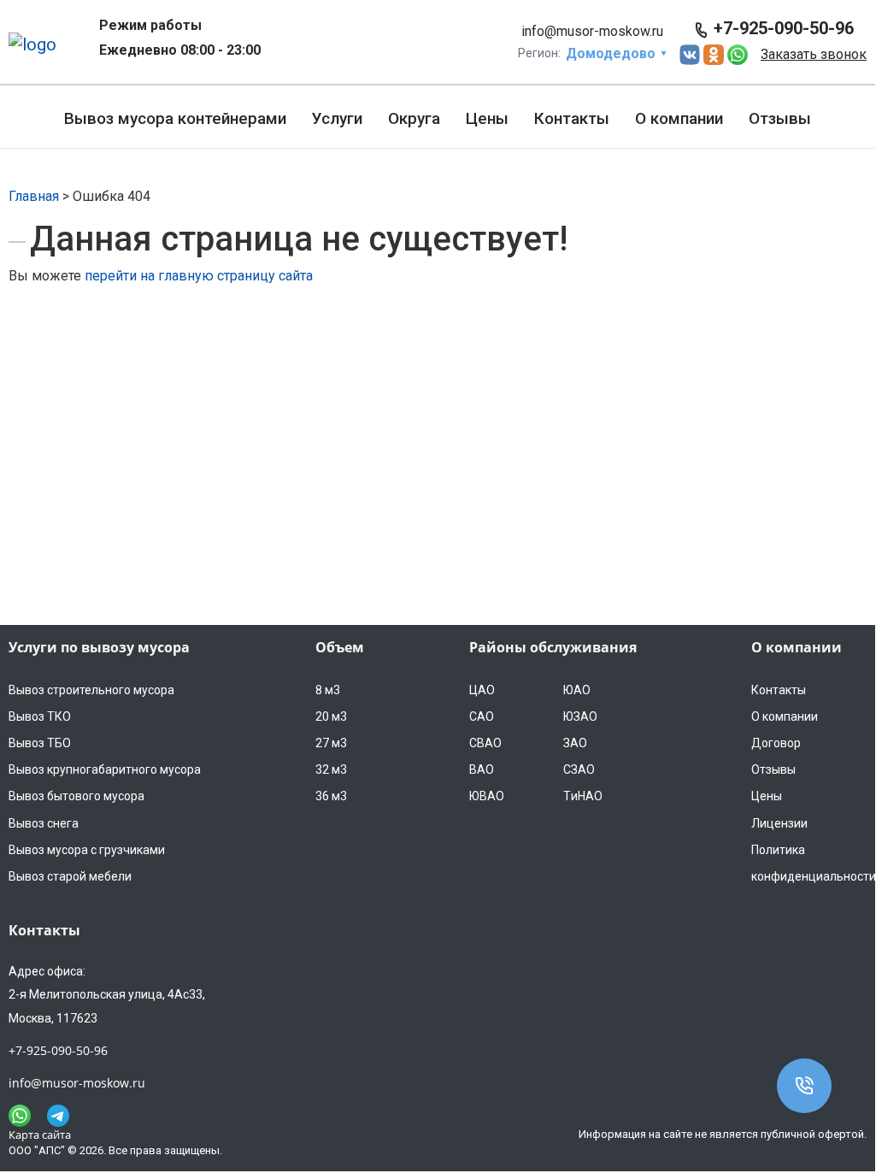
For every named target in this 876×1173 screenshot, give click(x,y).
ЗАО (575, 743)
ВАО (481, 769)
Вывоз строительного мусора (91, 690)
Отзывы (780, 118)
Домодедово (611, 53)
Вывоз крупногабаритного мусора (105, 769)
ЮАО (577, 690)
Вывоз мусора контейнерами (175, 118)
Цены (487, 118)
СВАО (485, 743)
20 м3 (331, 716)
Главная (34, 196)
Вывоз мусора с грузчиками (87, 850)
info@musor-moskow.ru (592, 31)
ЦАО (482, 690)
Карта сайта (40, 1134)
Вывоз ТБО (40, 743)
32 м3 (331, 769)
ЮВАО (486, 796)
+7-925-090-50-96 (784, 28)
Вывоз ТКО (40, 716)
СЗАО (579, 769)
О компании (679, 118)
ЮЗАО (580, 716)
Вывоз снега (44, 823)
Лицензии (779, 823)
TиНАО (583, 796)
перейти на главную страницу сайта (199, 276)
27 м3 (331, 743)
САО (481, 716)
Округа (414, 118)
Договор (776, 743)
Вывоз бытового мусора (76, 796)
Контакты (571, 118)
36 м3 (331, 796)
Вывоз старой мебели (70, 876)
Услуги (337, 118)
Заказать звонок (814, 54)
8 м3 (327, 690)
